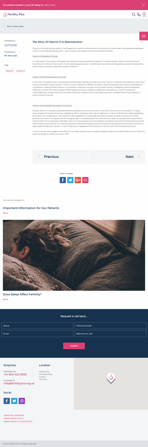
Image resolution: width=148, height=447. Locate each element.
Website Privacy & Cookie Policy (18, 421)
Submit (74, 346)
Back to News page (15, 26)
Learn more (50, 5)
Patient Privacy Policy (14, 418)
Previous (51, 157)
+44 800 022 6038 (15, 374)
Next (130, 157)
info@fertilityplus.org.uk (19, 383)
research (9, 71)
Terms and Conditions (14, 415)
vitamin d (20, 71)
